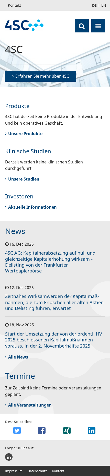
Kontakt (58, 471)
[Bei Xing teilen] (67, 430)
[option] (55, 62)
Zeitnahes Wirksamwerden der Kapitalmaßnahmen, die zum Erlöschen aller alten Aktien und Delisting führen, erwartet (54, 302)
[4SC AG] (24, 25)
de (94, 5)
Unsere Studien (23, 179)
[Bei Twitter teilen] (17, 430)
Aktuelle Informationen (32, 207)
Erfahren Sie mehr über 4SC (42, 76)
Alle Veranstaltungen (30, 405)
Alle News (18, 357)
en (103, 5)
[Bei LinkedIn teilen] (92, 430)
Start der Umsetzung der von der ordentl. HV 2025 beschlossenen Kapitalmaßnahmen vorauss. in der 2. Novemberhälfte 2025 (53, 340)
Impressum (14, 471)
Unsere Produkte (25, 133)
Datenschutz (37, 471)
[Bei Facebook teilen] (42, 430)
